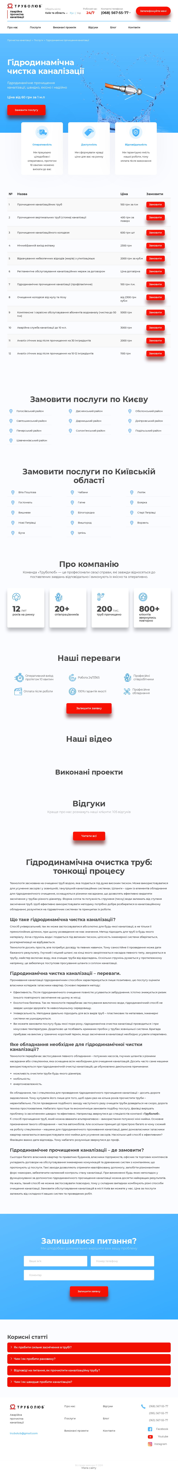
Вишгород (85, 522)
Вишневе (24, 512)
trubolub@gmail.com (24, 1433)
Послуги (35, 27)
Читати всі (88, 836)
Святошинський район (31, 420)
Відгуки (93, 27)
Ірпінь (82, 532)
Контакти (134, 27)
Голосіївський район (30, 411)
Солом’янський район (90, 430)
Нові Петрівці (27, 522)
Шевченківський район (32, 440)
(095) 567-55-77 (158, 1413)
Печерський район (29, 430)
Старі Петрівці (146, 512)
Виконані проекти (64, 27)
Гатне (81, 502)
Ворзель (142, 522)
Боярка (142, 502)
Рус (72, 13)
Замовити (155, 204)
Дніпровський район (149, 420)
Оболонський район (149, 411)
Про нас (12, 27)
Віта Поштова (27, 492)
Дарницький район (88, 420)
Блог (113, 27)
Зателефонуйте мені (153, 11)
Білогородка (86, 512)
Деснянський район (89, 411)
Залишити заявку (89, 708)
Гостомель (25, 502)
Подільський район (148, 430)
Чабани (83, 492)
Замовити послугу (26, 110)
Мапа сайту (89, 1468)
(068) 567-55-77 (114, 12)
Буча (21, 532)
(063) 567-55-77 (158, 1420)
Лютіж (141, 492)
